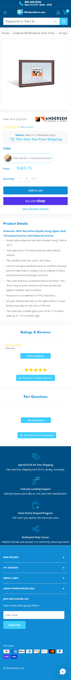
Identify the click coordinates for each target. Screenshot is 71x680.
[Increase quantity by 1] (33, 179)
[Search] (63, 21)
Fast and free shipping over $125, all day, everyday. (35, 469)
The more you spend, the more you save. (35, 517)
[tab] (35, 356)
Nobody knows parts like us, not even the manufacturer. (35, 493)
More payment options (35, 208)
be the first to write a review (36, 377)
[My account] (58, 12)
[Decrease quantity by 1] (19, 179)
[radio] (28, 158)
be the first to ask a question (37, 435)
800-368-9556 (33, 2)
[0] (65, 12)
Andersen (52, 119)
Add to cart (36, 190)
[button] (63, 672)
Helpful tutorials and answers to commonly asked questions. (35, 541)
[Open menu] (5, 12)
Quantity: (9, 178)
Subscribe (14, 625)
